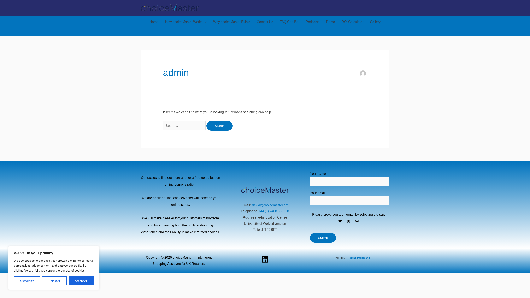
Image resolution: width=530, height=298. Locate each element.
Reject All (54, 280)
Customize (27, 280)
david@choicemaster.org (270, 205)
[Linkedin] (265, 259)
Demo (330, 22)
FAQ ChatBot (289, 22)
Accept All (81, 280)
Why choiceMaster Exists (231, 22)
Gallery (375, 22)
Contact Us (265, 22)
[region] (53, 268)
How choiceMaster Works (183, 22)
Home (153, 22)
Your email (318, 193)
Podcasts (312, 22)
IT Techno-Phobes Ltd (358, 258)
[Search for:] (184, 125)
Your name (318, 173)
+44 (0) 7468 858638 (273, 211)
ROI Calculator (352, 22)
